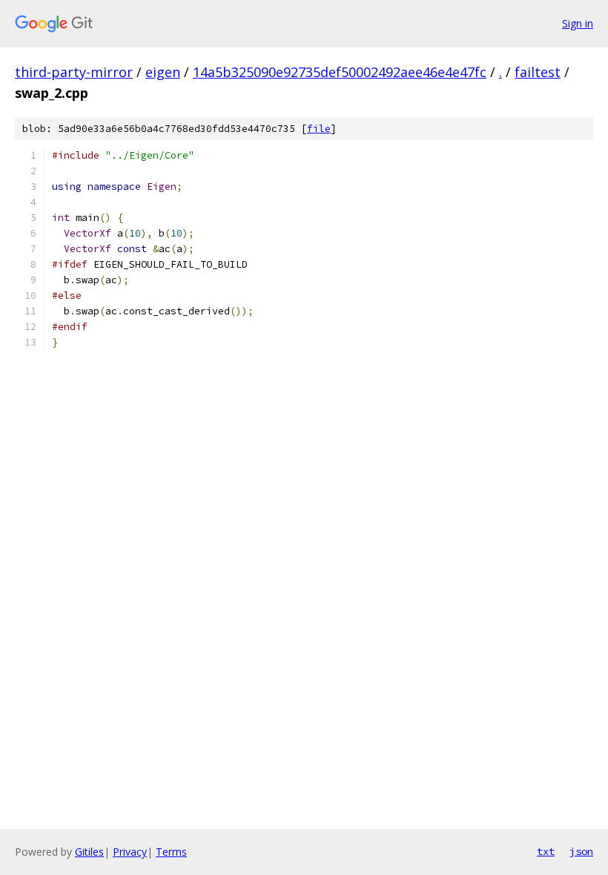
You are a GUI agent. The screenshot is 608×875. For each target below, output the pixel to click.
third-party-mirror (74, 72)
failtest (538, 72)
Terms (171, 852)
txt (546, 851)
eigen (162, 72)
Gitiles (89, 852)
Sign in (577, 23)
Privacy (130, 852)
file (319, 128)
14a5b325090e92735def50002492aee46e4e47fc (339, 72)
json (581, 851)
